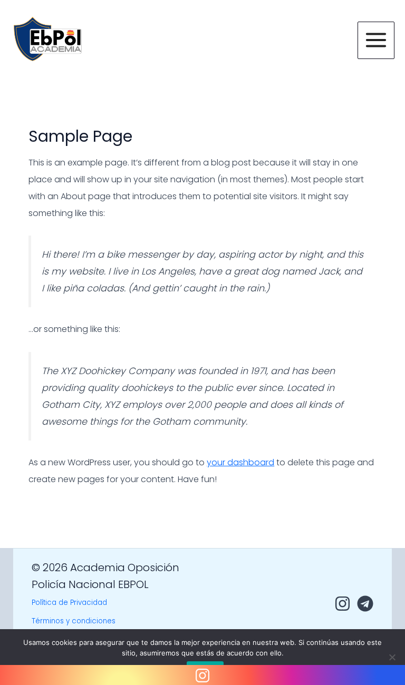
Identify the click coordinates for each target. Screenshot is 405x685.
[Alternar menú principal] (376, 40)
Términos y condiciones (73, 621)
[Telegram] (365, 603)
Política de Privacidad (69, 603)
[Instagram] (342, 603)
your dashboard (240, 462)
